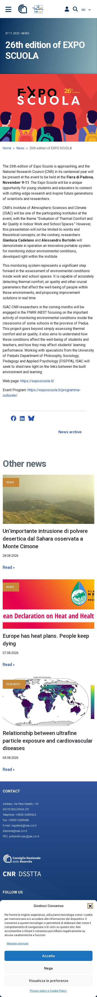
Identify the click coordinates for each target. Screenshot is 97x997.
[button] (90, 906)
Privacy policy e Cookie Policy (48, 990)
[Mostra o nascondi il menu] (8, 9)
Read (7, 567)
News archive (70, 432)
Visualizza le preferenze (48, 981)
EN (84, 10)
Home (7, 148)
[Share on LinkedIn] (22, 418)
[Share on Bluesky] (31, 418)
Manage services (17, 943)
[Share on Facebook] (13, 418)
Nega (48, 968)
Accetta (48, 956)
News (20, 148)
